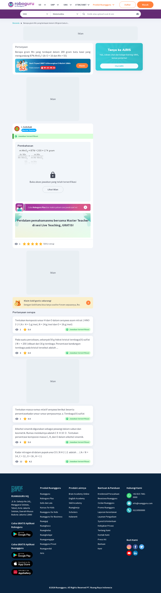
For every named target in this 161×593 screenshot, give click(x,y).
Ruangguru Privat (48, 544)
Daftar (128, 4)
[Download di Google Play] (22, 534)
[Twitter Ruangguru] (141, 546)
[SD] (45, 5)
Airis (42, 553)
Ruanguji (44, 521)
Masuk (145, 4)
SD (40, 4)
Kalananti (73, 516)
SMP (53, 4)
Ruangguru (45, 493)
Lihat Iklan (53, 189)
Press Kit (102, 539)
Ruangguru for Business (51, 516)
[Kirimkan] (83, 14)
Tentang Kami (104, 530)
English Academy (77, 498)
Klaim (82, 65)
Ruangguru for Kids (49, 512)
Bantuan (101, 544)
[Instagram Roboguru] (129, 546)
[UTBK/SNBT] (88, 5)
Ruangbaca (45, 525)
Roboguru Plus (47, 498)
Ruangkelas (45, 530)
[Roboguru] (22, 4)
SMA (66, 4)
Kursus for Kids (47, 507)
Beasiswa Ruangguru (107, 498)
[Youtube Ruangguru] (129, 553)
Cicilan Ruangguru (106, 503)
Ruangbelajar (46, 534)
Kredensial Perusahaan (108, 493)
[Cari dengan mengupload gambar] (137, 14)
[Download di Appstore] (22, 563)
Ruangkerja (74, 507)
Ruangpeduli (46, 548)
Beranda (16, 23)
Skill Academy (75, 503)
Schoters (73, 512)
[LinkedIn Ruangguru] (135, 553)
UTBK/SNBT (81, 4)
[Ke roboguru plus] (53, 207)
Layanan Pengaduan (107, 516)
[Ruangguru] (17, 489)
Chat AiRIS (119, 66)
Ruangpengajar (47, 539)
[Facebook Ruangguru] (135, 546)
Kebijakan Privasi (106, 525)
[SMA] (71, 5)
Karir (100, 548)
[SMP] (58, 5)
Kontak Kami (103, 534)
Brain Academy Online (79, 493)
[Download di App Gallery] (22, 572)
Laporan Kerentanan (107, 512)
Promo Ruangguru (106, 507)
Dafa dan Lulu (46, 503)
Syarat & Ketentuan (107, 521)
